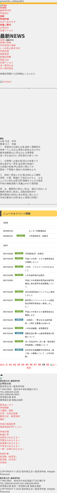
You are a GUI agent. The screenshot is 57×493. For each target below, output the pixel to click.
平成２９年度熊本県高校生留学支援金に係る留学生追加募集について (39, 283)
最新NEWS (5, 10)
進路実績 (4, 54)
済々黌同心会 (6, 65)
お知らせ (3, 429)
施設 (2, 419)
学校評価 (4, 51)
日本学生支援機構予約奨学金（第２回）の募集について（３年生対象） (39, 353)
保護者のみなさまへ (10, 443)
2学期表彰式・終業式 (34, 254)
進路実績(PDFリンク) (10, 427)
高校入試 (4, 60)
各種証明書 (5, 57)
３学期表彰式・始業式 (38, 236)
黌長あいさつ (6, 405)
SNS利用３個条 (8, 45)
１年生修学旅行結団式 (34, 275)
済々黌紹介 (4, 402)
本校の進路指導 (7, 424)
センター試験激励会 (37, 231)
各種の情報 (5, 42)
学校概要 (4, 407)
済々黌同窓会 (6, 68)
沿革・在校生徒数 (9, 413)
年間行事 (4, 454)
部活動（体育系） (9, 456)
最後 (29, 368)
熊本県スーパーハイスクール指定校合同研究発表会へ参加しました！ (39, 303)
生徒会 (3, 462)
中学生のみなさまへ (10, 446)
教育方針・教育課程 (10, 416)
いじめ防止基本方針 (10, 48)
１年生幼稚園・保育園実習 (36, 328)
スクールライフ (5, 451)
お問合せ (4, 27)
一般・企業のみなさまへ (12, 449)
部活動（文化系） (9, 459)
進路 (1, 421)
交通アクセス (6, 30)
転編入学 (4, 434)
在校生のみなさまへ (10, 437)
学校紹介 (4, 13)
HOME (3, 8)
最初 (2, 365)
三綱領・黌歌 (6, 410)
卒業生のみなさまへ (10, 440)
